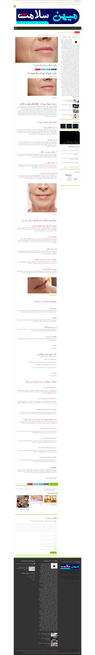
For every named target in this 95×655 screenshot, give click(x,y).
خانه (56, 35)
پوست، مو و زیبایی (51, 35)
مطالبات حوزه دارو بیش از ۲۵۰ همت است (24, 563)
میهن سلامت (79, 28)
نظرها (69, 36)
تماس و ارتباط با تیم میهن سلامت (62, 4)
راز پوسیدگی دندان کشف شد (23, 488)
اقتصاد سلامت (32, 577)
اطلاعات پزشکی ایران (31, 575)
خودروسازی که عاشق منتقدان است (45, 638)
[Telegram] (22, 6)
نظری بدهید (36, 67)
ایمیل (55, 538)
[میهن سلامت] (47, 16)
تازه (78, 36)
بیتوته (55, 67)
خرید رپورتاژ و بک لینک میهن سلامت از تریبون (28, 2)
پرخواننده (74, 36)
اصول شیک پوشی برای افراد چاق (68, 32)
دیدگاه (55, 522)
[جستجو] (15, 6)
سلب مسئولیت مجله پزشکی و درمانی (58, 2)
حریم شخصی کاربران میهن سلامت (75, 4)
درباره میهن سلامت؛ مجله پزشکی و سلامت (43, 2)
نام (56, 534)
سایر (76, 28)
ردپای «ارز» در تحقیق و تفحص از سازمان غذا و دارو (22, 568)
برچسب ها (64, 36)
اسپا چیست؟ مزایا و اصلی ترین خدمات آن (51, 504)
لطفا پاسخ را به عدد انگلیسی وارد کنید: (50, 546)
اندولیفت (33, 579)
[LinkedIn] (23, 6)
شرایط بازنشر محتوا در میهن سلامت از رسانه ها (73, 2)
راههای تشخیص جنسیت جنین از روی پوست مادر (44, 634)
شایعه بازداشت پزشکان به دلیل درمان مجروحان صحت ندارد (49, 489)
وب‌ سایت (55, 542)
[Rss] (25, 6)
